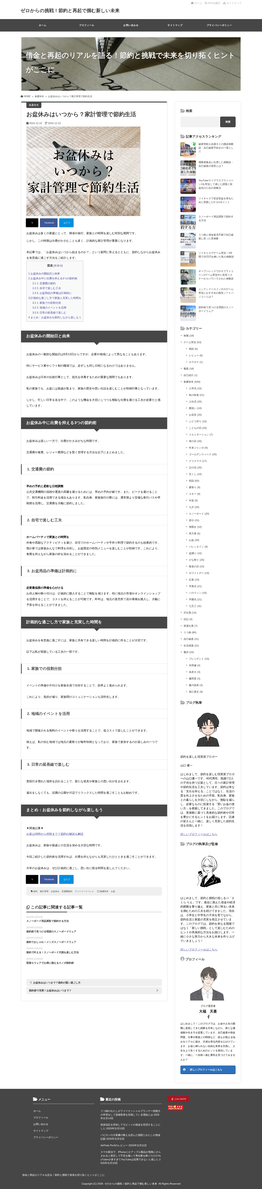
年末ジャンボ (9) (198, 447)
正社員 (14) (190, 612)
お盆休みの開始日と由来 (44, 273)
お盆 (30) (194, 540)
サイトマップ (234, 3)
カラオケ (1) (196, 362)
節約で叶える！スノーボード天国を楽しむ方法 (52, 952)
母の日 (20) (195, 441)
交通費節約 (67, 891)
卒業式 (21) (195, 586)
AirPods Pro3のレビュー (114, 1145)
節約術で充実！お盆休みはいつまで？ (50, 990)
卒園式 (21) (195, 599)
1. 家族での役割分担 (46, 302)
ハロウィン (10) (198, 592)
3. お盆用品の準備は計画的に (52, 292)
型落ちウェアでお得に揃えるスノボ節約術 (50, 962)
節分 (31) (194, 520)
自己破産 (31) (191, 639)
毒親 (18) (189, 368)
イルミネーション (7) (201, 434)
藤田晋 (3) (194, 678)
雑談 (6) (193, 348)
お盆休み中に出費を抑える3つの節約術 (52, 278)
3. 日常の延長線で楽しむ (49, 312)
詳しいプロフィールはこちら (198, 834)
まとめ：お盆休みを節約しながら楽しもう (54, 317)
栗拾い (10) (195, 408)
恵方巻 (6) (194, 533)
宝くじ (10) (195, 474)
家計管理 (44, 891)
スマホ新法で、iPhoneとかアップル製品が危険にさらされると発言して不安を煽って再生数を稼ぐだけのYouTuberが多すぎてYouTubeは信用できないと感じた (131, 1156)
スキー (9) (194, 493)
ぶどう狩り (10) (198, 421)
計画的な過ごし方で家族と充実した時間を (54, 297)
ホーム (198, 3)
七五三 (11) (195, 606)
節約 (35, 891)
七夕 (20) (194, 507)
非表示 (58, 265)
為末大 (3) (194, 672)
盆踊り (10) (195, 553)
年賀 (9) (193, 500)
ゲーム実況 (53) (192, 342)
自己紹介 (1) (190, 375)
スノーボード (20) (199, 513)
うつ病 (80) (190, 632)
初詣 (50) (194, 480)
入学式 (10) (195, 388)
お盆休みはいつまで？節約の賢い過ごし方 (57, 982)
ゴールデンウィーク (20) (203, 454)
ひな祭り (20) (196, 559)
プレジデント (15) (199, 658)
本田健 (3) (194, 665)
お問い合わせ (130, 25)
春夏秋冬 (104, 891)
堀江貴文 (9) (196, 691)
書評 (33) (189, 652)
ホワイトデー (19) (199, 573)
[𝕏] (32, 223)
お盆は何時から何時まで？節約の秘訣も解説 (54, 833)
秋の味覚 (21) (196, 395)
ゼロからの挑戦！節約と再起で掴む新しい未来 (70, 10)
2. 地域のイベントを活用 (49, 307)
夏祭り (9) (194, 487)
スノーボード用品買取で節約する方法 (47, 921)
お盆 (113, 891)
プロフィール (86, 25)
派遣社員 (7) (190, 625)
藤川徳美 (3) (196, 685)
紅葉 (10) (194, 579)
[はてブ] (66, 223)
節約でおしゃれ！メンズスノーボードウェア (51, 942)
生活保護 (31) (191, 645)
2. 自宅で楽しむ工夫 (46, 288)
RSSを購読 (214, 3)
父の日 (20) (195, 467)
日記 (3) (188, 619)
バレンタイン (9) (198, 546)
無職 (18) (189, 335)
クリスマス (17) (198, 460)
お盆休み (55, 891)
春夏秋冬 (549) (192, 381)
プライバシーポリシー (219, 25)
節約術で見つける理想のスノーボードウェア (51, 931)
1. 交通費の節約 (44, 283)
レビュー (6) (196, 355)
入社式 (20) (195, 401)
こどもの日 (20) (198, 428)
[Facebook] (49, 223)
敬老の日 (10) (196, 566)
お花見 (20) (195, 414)
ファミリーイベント (84, 891)
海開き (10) (195, 526)
